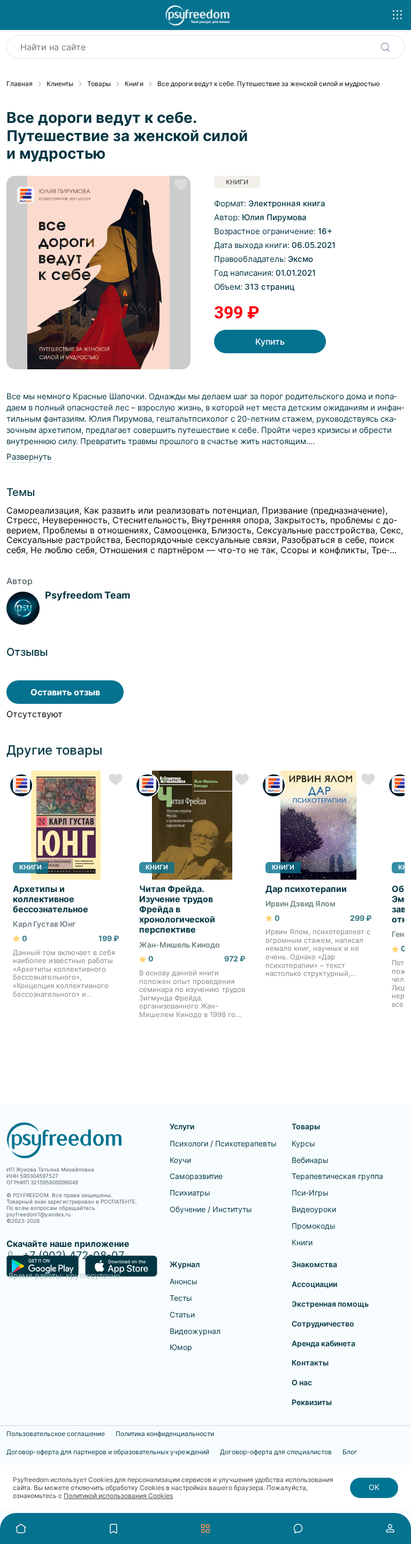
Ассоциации (314, 1284)
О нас (302, 1382)
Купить (270, 341)
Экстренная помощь (330, 1303)
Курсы (303, 1143)
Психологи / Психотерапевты (223, 1143)
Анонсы (183, 1281)
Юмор (181, 1347)
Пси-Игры (310, 1192)
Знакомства (314, 1264)
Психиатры (190, 1192)
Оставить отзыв (65, 692)
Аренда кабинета (323, 1343)
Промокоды (314, 1225)
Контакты (310, 1362)
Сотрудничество (323, 1323)
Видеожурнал (195, 1331)
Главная (19, 84)
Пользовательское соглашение (55, 1434)
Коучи (180, 1160)
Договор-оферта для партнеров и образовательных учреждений (107, 1452)
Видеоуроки (314, 1209)
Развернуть (28, 457)
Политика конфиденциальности (165, 1434)
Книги (134, 84)
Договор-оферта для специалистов (276, 1452)
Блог (349, 1452)
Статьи (182, 1314)
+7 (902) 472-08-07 (73, 1255)
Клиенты (60, 84)
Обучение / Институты (211, 1209)
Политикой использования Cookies (118, 1496)
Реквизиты (312, 1402)
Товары (99, 84)
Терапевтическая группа (337, 1176)
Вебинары (310, 1160)
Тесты (181, 1297)
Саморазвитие (196, 1176)
